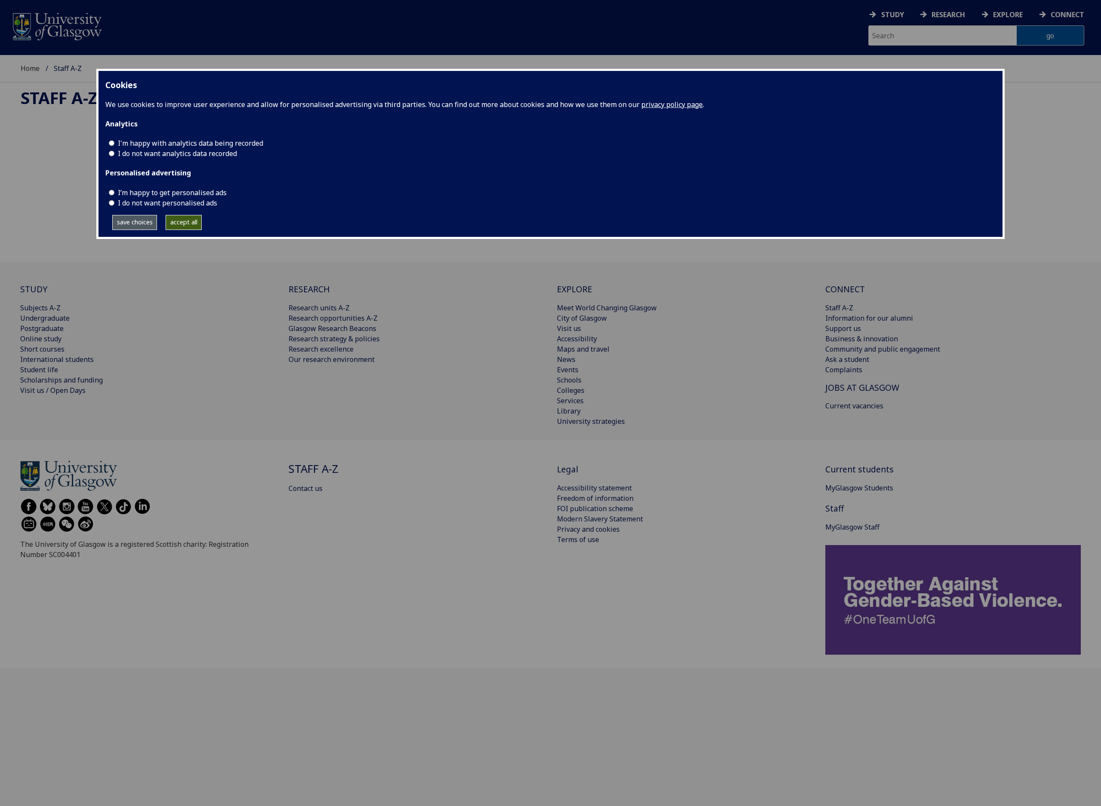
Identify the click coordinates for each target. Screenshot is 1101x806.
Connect (1067, 14)
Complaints (843, 369)
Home (30, 68)
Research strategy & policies (334, 338)
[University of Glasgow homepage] (56, 25)
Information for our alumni (869, 318)
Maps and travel (583, 349)
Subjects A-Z (40, 308)
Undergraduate (45, 318)
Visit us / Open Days (53, 390)
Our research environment (332, 359)
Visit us (569, 328)
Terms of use (578, 539)
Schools (569, 380)
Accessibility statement (594, 488)
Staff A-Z (59, 97)
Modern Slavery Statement (600, 519)
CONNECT (845, 289)
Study (892, 14)
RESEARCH (309, 289)
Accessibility (577, 338)
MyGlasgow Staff (852, 527)
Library (569, 411)
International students (57, 359)
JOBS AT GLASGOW (862, 387)
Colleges (570, 390)
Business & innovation (861, 338)
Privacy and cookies (588, 529)
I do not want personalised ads (167, 203)
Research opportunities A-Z (333, 318)
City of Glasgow (582, 318)
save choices (135, 222)
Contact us (306, 488)
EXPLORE (574, 289)
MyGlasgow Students (859, 488)
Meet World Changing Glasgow (607, 308)
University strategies (591, 421)
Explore (1008, 14)
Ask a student (847, 359)
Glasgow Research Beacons (332, 328)
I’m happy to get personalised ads (172, 192)
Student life (39, 369)
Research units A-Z (319, 308)
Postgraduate (42, 328)
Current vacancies (854, 406)
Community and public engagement (882, 349)
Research (948, 14)
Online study (41, 338)
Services (570, 400)
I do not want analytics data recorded (177, 153)
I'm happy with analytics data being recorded (190, 143)
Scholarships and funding (61, 380)
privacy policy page (672, 104)
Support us (843, 328)
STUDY (33, 289)
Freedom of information (595, 498)
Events (567, 369)
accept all (183, 222)
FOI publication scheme (595, 508)
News (566, 359)
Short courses (42, 349)
